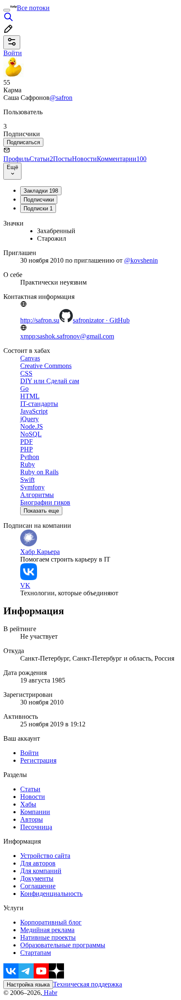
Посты (62, 158)
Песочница (36, 827)
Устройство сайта (45, 855)
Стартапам (35, 952)
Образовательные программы (62, 945)
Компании (35, 811)
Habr (49, 992)
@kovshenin (141, 260)
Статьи (41, 158)
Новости (84, 158)
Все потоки (33, 7)
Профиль (16, 158)
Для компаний (40, 870)
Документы (36, 878)
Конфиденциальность (51, 893)
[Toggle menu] (6, 10)
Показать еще (41, 511)
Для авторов (38, 863)
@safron (61, 97)
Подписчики (39, 199)
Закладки (41, 191)
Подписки (38, 208)
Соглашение (38, 886)
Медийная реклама (47, 929)
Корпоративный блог (51, 922)
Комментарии (121, 158)
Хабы (28, 804)
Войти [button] (12, 52)
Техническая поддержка (87, 984)
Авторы (31, 819)
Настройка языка (28, 984)
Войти (29, 752)
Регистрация (38, 760)
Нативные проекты (48, 937)
